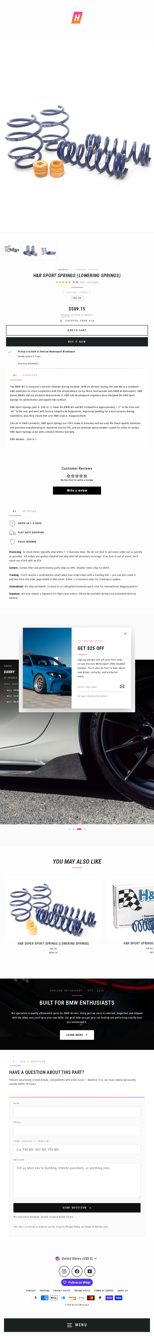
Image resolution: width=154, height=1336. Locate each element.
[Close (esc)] (125, 634)
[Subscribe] (122, 686)
